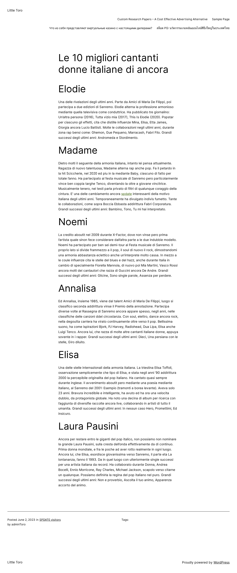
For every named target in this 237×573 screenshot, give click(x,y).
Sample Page (221, 19)
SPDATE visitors (50, 519)
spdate (126, 194)
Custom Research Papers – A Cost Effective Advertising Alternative (162, 19)
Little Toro (14, 10)
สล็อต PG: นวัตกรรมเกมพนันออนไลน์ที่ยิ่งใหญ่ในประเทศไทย (193, 28)
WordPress (221, 562)
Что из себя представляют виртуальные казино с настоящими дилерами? (100, 28)
